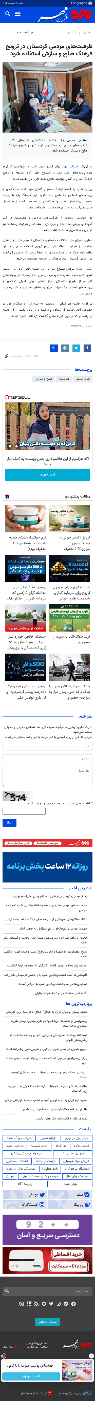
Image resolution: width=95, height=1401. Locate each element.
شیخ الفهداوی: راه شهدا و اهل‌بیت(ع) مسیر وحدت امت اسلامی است (45, 954)
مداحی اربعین (15, 1145)
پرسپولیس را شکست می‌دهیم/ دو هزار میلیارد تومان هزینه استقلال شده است (49, 1023)
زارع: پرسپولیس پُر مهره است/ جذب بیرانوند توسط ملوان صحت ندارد (46, 1061)
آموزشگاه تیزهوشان (77, 1168)
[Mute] (17, 446)
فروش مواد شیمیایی (76, 1161)
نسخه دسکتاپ (47, 1322)
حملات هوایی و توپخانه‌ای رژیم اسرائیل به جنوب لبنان (53, 928)
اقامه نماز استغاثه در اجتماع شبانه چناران (61, 993)
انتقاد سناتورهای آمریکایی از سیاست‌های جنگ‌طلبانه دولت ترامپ (45, 919)
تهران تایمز (70, 1184)
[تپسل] (6, 397)
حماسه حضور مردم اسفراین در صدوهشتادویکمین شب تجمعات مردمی (46, 908)
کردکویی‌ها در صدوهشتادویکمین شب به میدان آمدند (52, 984)
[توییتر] (51, 1304)
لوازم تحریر (48, 1138)
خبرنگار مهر (71, 166)
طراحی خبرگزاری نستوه (70, 1393)
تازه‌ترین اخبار (80, 888)
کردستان (72, 33)
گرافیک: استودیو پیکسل (34, 1393)
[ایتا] (21, 1304)
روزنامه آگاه (25, 1184)
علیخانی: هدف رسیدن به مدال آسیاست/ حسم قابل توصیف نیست (48, 1075)
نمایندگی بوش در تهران (20, 1168)
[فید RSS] (36, 1304)
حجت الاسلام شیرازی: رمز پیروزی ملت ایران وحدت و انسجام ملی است (45, 940)
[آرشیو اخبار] (29, 1304)
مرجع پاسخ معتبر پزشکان (27, 1153)
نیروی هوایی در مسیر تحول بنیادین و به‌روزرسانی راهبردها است (46, 1049)
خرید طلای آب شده (19, 1138)
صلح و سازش (43, 378)
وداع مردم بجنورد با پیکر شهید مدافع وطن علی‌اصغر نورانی (49, 896)
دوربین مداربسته (73, 1153)
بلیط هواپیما (50, 1168)
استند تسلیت (39, 1145)
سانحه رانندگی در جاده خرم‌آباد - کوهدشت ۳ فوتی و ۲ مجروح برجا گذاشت (47, 1089)
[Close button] (91, 1356)
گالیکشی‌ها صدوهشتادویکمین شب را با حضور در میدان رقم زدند (45, 975)
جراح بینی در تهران (76, 1138)
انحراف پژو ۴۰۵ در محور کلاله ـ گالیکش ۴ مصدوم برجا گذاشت (47, 965)
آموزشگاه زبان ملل (77, 1176)
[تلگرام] (73, 1304)
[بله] (66, 1304)
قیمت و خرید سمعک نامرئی (40, 1176)
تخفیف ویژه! (31, 1376)
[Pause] (10, 446)
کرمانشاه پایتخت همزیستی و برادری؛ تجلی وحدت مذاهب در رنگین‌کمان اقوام (48, 1038)
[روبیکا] (44, 1304)
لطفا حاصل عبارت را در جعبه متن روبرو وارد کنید (59, 803)
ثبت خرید (47, 474)
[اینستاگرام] (58, 1304)
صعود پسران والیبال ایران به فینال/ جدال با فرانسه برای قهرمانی (46, 1012)
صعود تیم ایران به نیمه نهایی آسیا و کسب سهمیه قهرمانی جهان (46, 1100)
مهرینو (10, 1176)
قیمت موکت (81, 1145)
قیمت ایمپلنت (45, 1161)
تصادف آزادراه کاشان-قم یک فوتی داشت (61, 1118)
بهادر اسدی (83, 378)
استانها (86, 33)
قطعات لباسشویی (17, 1161)
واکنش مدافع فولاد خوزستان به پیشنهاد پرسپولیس (54, 1109)
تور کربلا (61, 1145)
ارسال (9, 822)
